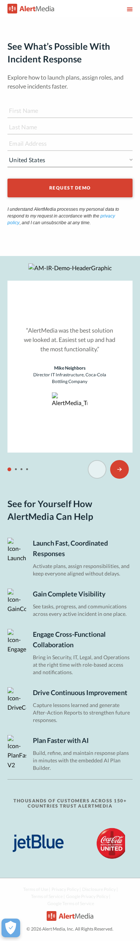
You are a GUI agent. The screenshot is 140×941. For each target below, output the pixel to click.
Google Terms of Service (70, 903)
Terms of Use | (36, 889)
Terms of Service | (48, 896)
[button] (9, 469)
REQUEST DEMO (70, 188)
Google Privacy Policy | (88, 896)
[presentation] (97, 469)
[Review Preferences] (10, 928)
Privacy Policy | (66, 889)
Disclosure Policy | (100, 889)
